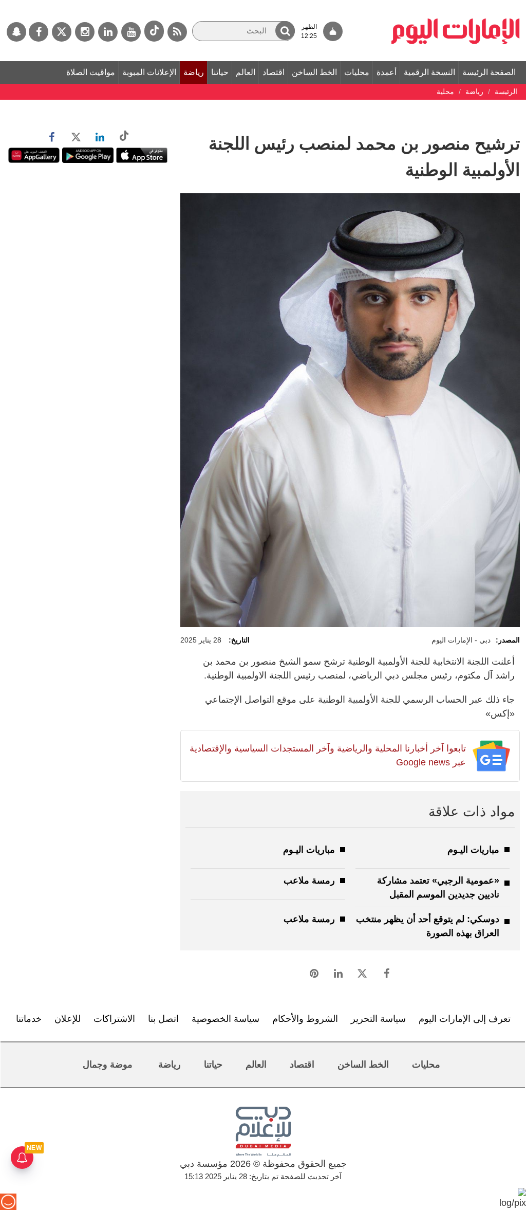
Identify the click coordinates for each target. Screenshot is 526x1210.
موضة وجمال (108, 1064)
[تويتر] (61, 32)
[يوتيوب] (131, 32)
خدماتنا (29, 1019)
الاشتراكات (114, 1019)
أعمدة (387, 72)
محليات (356, 72)
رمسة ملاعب (309, 880)
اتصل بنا (163, 1019)
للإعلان (67, 1019)
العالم (245, 72)
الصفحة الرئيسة (489, 72)
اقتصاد (273, 72)
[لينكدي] (108, 32)
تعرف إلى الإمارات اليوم (465, 1019)
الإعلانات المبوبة (149, 72)
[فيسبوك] (38, 32)
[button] (285, 30)
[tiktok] (154, 31)
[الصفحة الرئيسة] (455, 5)
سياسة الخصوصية (225, 1019)
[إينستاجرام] (85, 32)
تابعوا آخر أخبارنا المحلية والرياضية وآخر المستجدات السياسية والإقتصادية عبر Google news (327, 755)
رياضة (193, 72)
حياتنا (220, 72)
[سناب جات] (16, 32)
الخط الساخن (314, 72)
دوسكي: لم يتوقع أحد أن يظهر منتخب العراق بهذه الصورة (427, 926)
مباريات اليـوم (473, 850)
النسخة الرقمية (429, 72)
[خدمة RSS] (177, 32)
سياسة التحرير (378, 1019)
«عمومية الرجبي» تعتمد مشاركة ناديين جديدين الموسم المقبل (438, 887)
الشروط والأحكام (305, 1019)
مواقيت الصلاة (90, 72)
